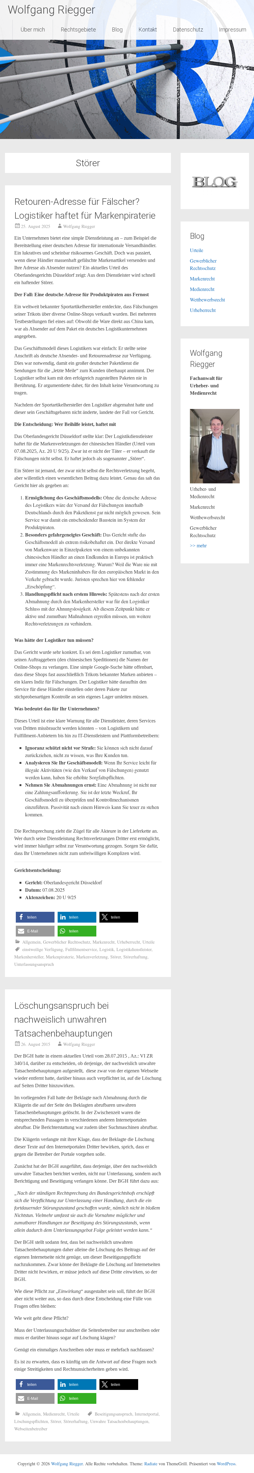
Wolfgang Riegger (51, 9)
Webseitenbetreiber (30, 1429)
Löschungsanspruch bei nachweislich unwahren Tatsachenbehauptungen (63, 1019)
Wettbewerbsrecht (207, 299)
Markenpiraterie (60, 957)
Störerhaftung (135, 957)
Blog (117, 29)
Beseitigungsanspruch (113, 1414)
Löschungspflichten (31, 1421)
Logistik (106, 949)
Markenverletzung (92, 957)
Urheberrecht (128, 942)
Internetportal (147, 1414)
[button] (35, 917)
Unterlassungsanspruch (34, 964)
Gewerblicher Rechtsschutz (66, 942)
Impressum (232, 29)
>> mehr (198, 545)
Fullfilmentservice (81, 949)
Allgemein (31, 942)
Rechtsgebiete (78, 29)
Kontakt (147, 29)
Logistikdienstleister (133, 949)
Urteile (148, 942)
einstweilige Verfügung (42, 949)
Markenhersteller (28, 957)
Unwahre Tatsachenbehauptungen (119, 1421)
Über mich (32, 29)
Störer (115, 957)
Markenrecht (104, 942)
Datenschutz (188, 29)
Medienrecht (54, 1414)
